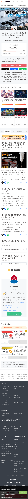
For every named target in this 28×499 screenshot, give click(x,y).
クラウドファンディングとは (7, 426)
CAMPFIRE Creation (5, 444)
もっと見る (23, 182)
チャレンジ (16, 390)
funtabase (8, 40)
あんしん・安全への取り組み (20, 442)
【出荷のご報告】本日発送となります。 (13, 242)
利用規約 (16, 454)
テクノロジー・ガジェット (6, 386)
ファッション (4, 395)
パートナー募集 (22, 485)
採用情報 (14, 485)
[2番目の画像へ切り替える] (8, 28)
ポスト (6, 69)
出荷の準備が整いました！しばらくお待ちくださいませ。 (13, 257)
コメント (25, 131)
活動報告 (7, 131)
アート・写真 (4, 402)
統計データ (16, 430)
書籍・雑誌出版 (17, 397)
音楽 (15, 388)
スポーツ (16, 393)
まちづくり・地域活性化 (19, 386)
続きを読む (22, 302)
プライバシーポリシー (18, 459)
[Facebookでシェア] (5, 182)
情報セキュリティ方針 (18, 463)
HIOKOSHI (3, 458)
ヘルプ (15, 446)
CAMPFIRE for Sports (5, 451)
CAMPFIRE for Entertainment (7, 448)
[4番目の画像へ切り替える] (19, 28)
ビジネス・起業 (4, 400)
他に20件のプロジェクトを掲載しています (14, 293)
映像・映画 (16, 395)
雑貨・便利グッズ (19, 376)
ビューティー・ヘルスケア (19, 400)
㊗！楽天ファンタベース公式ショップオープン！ (13, 190)
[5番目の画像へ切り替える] (25, 28)
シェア (14, 69)
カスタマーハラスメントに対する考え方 (20, 468)
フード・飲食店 (4, 390)
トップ (2, 374)
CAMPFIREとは (17, 439)
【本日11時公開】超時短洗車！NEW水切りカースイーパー (13, 216)
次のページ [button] (16, 269)
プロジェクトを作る (5, 413)
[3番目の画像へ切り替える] (14, 28)
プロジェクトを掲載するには (7, 5)
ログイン (17, 2)
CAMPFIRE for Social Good (7, 446)
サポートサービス (17, 426)
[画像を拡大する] (12, 338)
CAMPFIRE (3, 439)
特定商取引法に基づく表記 (9, 310)
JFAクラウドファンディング (7, 460)
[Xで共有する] (2, 182)
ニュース (16, 444)
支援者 (13, 131)
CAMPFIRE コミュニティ (6, 442)
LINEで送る (23, 69)
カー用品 (17, 378)
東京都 (21, 40)
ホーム (2, 131)
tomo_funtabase (8, 305)
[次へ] (26, 17)
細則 (15, 456)
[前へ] (2, 17)
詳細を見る (4, 342)
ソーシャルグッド (5, 404)
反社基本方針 (16, 465)
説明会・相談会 (17, 424)
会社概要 (6, 485)
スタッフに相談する (18, 413)
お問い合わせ (16, 448)
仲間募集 (19, 131)
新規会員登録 (23, 2)
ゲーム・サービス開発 (5, 397)
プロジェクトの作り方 (5, 428)
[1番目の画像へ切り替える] (3, 28)
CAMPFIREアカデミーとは (6, 424)
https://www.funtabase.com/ (11, 308)
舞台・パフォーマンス (18, 402)
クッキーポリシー (17, 471)
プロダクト (15, 40)
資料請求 (3, 415)
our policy (14, 497)
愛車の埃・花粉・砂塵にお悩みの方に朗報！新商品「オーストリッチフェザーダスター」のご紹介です (13, 145)
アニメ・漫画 (4, 393)
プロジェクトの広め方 (5, 430)
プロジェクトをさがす (21, 5)
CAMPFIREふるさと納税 (6, 453)
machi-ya (3, 462)
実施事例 (16, 428)
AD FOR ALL (4, 455)
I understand (22, 492)
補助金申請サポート (5, 464)
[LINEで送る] (8, 182)
